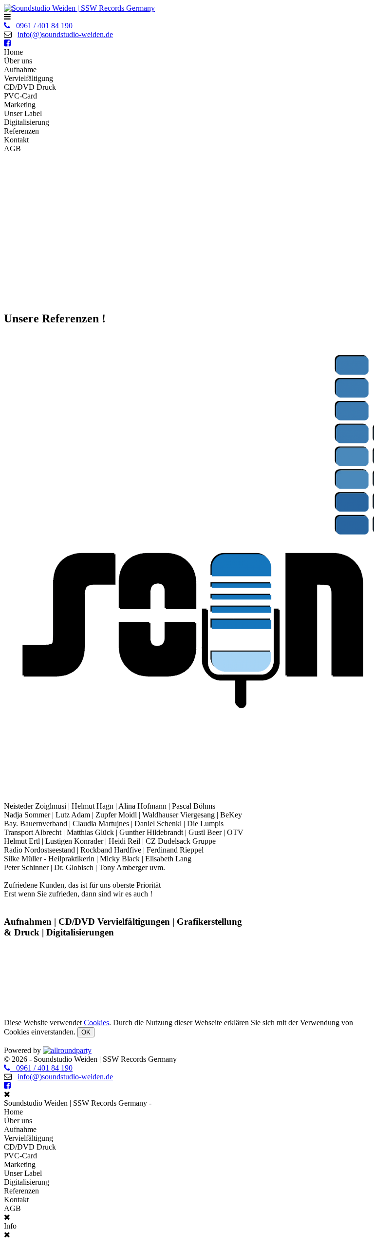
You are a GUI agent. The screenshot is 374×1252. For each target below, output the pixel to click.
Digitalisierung (26, 122)
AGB (12, 148)
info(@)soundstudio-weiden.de (65, 34)
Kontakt (16, 140)
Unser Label (23, 113)
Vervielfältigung (28, 78)
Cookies (96, 1022)
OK (86, 1032)
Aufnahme (20, 69)
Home (13, 52)
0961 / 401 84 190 (41, 25)
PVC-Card (20, 96)
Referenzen (21, 131)
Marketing (20, 104)
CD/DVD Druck (30, 87)
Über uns (18, 61)
